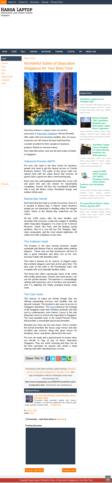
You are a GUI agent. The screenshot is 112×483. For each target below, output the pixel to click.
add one (60, 419)
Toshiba (59, 52)
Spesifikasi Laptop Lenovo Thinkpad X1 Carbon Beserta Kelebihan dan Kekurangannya (100, 150)
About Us (12, 2)
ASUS (4, 52)
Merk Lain (91, 52)
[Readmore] (56, 405)
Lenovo (33, 52)
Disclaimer (34, 2)
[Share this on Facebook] (48, 358)
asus (4, 70)
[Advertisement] (73, 26)
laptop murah (7, 77)
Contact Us (23, 2)
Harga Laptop (16, 9)
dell (3, 73)
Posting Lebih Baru (34, 470)
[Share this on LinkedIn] (63, 358)
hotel (32, 413)
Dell (23, 52)
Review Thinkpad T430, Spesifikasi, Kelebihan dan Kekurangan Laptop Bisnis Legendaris (101, 123)
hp (80, 52)
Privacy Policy (57, 2)
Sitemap (44, 2)
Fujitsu (71, 52)
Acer (14, 52)
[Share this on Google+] (58, 358)
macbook (5, 80)
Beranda (5, 184)
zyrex (4, 83)
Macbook (46, 52)
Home (3, 2)
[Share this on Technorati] (68, 358)
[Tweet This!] (53, 358)
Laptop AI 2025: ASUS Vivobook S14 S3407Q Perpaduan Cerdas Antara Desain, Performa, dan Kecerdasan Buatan (94, 179)
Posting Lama (69, 470)
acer (3, 66)
